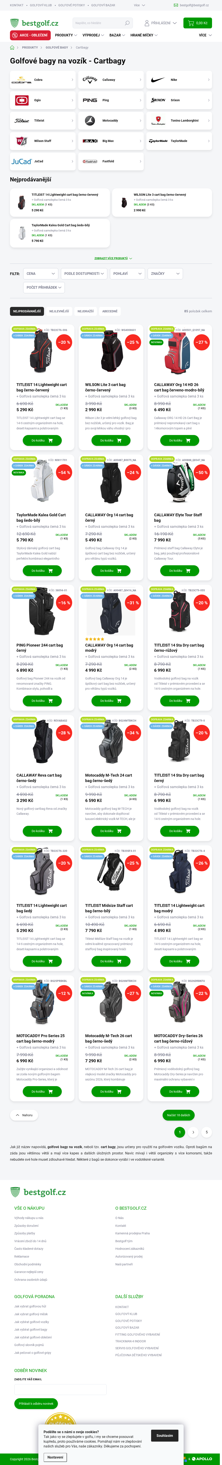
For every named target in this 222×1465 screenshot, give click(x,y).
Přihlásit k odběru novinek (36, 1403)
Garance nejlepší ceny (28, 1272)
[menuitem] (30, 35)
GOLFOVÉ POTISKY (71, 5)
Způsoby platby (24, 1233)
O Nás (119, 1218)
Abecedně (110, 311)
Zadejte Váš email (28, 1379)
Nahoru (27, 1115)
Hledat (127, 23)
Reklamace (21, 1256)
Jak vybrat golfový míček (31, 1314)
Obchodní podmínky (27, 1264)
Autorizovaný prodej (128, 1256)
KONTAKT (16, 5)
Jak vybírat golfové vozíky (31, 1322)
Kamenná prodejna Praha (132, 1233)
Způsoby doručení (26, 1225)
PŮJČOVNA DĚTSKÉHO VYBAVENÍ (138, 1355)
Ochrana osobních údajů (30, 1279)
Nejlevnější (59, 311)
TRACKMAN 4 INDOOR (130, 1341)
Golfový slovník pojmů (29, 1345)
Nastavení (55, 1457)
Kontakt (120, 1225)
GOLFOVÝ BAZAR (103, 5)
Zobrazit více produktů (111, 258)
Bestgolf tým (123, 1241)
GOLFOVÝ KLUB (41, 5)
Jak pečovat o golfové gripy (32, 1352)
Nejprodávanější (27, 311)
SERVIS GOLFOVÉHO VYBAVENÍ (137, 1348)
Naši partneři (124, 1264)
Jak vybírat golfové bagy (30, 1329)
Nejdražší (86, 311)
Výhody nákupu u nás (28, 1218)
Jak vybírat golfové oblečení (33, 1337)
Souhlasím (165, 1436)
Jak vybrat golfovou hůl (30, 1306)
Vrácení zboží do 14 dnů (30, 1241)
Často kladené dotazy (28, 1248)
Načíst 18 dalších (178, 1115)
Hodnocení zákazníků (129, 1248)
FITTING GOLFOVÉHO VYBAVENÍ (137, 1334)
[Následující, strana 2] (193, 1132)
